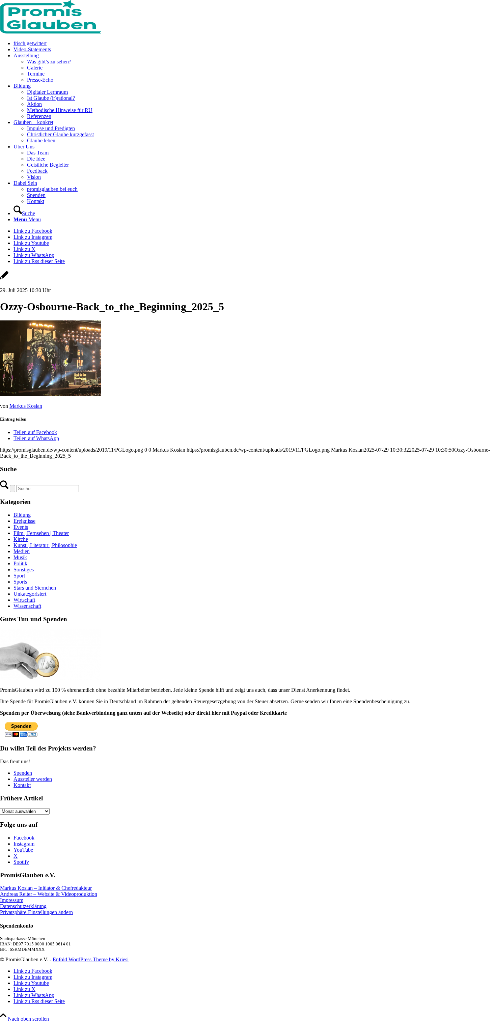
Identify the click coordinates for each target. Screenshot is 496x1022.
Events (20, 527)
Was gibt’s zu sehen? (49, 61)
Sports (20, 582)
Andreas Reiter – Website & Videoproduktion (48, 894)
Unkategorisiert (29, 594)
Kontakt (22, 785)
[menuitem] (254, 43)
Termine (36, 74)
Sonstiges (23, 569)
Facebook (23, 838)
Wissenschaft (27, 606)
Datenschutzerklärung (23, 906)
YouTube (23, 850)
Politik (20, 563)
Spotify (21, 862)
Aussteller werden (32, 779)
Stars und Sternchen (34, 588)
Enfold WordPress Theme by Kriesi (91, 959)
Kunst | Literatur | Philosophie (45, 545)
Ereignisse (24, 521)
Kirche (20, 539)
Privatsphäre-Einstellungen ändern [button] (36, 912)
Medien (21, 551)
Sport (19, 575)
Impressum (11, 900)
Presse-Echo (40, 80)
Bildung (22, 515)
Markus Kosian (25, 406)
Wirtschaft (24, 600)
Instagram (23, 844)
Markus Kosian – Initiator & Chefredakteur (46, 888)
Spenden (22, 773)
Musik (20, 557)
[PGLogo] (50, 32)
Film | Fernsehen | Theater (41, 533)
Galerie (35, 67)
